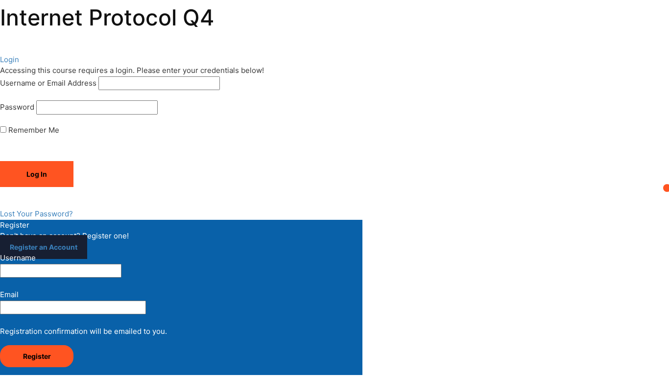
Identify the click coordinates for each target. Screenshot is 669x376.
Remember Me (32, 130)
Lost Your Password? (36, 213)
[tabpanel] (334, 41)
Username (18, 257)
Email (9, 294)
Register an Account (43, 247)
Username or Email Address (48, 83)
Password (17, 107)
